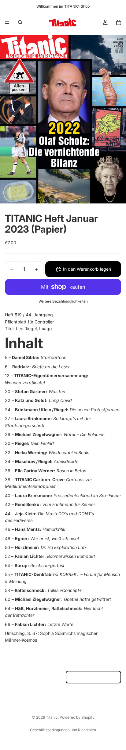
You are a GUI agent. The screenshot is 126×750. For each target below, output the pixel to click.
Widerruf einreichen (93, 677)
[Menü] (7, 22)
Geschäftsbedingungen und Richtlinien (63, 730)
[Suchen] (20, 22)
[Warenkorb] (118, 22)
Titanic (52, 717)
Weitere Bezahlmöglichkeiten (63, 301)
